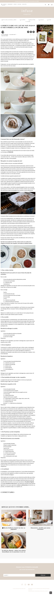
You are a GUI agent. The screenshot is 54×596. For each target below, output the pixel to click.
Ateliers (15, 4)
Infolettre (24, 4)
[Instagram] (25, 584)
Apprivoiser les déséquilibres (8, 19)
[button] (52, 4)
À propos (5, 4)
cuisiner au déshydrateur (22, 485)
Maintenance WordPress (34, 591)
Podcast (3, 5)
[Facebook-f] (22, 584)
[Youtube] (29, 584)
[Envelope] (32, 584)
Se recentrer (32, 19)
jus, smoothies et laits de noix (10, 483)
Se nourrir (22, 19)
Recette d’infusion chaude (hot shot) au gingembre (14, 528)
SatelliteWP (45, 591)
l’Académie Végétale (29, 481)
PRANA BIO (10, 152)
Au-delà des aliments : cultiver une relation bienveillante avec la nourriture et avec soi (14, 551)
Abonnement (10, 4)
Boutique (19, 4)
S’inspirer (27, 21)
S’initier (49, 19)
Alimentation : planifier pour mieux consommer (40, 528)
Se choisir (41, 19)
